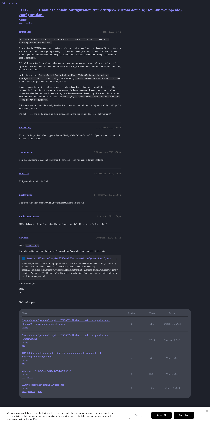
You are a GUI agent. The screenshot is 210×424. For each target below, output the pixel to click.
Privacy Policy (32, 419)
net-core (30, 377)
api (23, 377)
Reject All (161, 415)
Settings (139, 415)
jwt (23, 346)
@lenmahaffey (32, 245)
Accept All (184, 415)
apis (20, 23)
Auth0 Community (9, 3)
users (40, 392)
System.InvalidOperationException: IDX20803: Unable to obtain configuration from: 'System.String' (70, 258)
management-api (28, 392)
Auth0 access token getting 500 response (43, 384)
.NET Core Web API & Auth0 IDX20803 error (46, 370)
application (28, 23)
